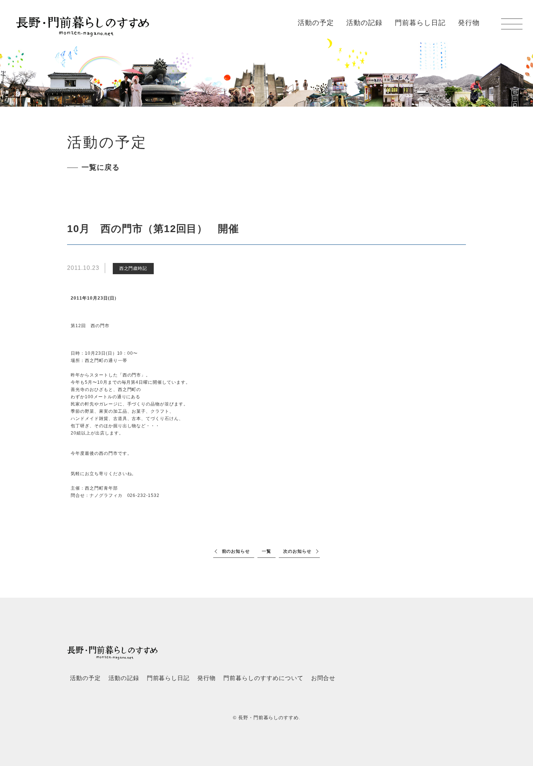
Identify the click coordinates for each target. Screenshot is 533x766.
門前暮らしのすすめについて (263, 678)
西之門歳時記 (133, 268)
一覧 (266, 551)
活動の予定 (316, 22)
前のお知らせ (236, 551)
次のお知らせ (297, 551)
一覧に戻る (101, 167)
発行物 (469, 22)
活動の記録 (364, 22)
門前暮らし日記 (420, 22)
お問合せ (323, 678)
